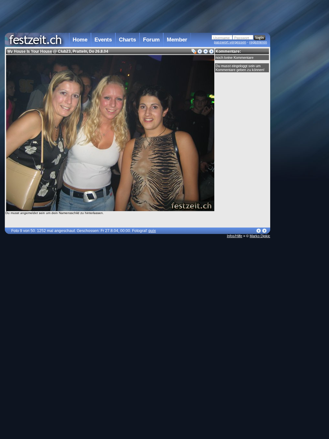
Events (103, 40)
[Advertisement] (298, 129)
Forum (151, 40)
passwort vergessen (230, 42)
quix (152, 230)
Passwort (241, 38)
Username (221, 38)
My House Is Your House (29, 51)
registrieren (258, 42)
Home (80, 40)
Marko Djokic (260, 236)
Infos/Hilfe (234, 236)
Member (177, 40)
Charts (127, 40)
